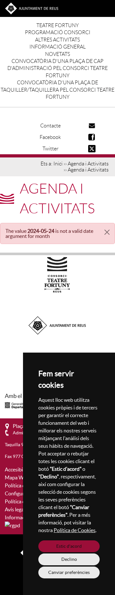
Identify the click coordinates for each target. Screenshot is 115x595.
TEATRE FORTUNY (57, 25)
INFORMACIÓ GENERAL (57, 47)
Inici (58, 163)
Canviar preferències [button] (69, 572)
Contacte (50, 125)
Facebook (50, 137)
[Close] (107, 232)
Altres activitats (57, 39)
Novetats (57, 54)
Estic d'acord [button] (69, 546)
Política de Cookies (75, 530)
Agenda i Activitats (88, 163)
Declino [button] (69, 559)
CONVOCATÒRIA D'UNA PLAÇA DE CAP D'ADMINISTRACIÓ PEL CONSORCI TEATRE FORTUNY (57, 68)
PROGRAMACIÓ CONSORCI (57, 32)
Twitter (50, 148)
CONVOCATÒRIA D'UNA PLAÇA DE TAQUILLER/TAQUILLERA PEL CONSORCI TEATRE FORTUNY (57, 90)
